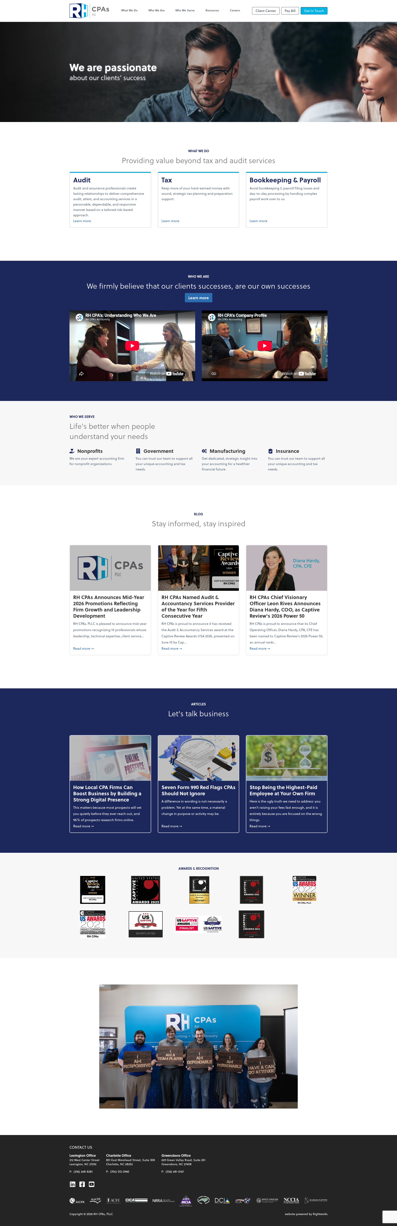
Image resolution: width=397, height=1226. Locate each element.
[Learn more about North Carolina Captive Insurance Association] (291, 1200)
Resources (212, 10)
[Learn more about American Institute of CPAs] (77, 1200)
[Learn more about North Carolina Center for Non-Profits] (267, 1200)
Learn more (91, 220)
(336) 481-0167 (175, 1171)
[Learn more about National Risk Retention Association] (164, 1200)
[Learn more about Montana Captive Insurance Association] (186, 1200)
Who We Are (156, 10)
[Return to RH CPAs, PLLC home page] (89, 10)
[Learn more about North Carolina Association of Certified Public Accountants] (95, 1200)
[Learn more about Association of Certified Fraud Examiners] (113, 1200)
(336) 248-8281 (83, 1171)
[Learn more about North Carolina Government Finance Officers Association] (203, 1200)
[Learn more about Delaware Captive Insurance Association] (222, 1200)
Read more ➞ (110, 648)
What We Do (129, 10)
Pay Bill (290, 10)
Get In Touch (314, 10)
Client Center (266, 10)
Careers (235, 10)
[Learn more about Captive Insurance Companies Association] (137, 1200)
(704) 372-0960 (119, 1171)
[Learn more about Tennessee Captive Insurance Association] (243, 1200)
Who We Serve (185, 10)
